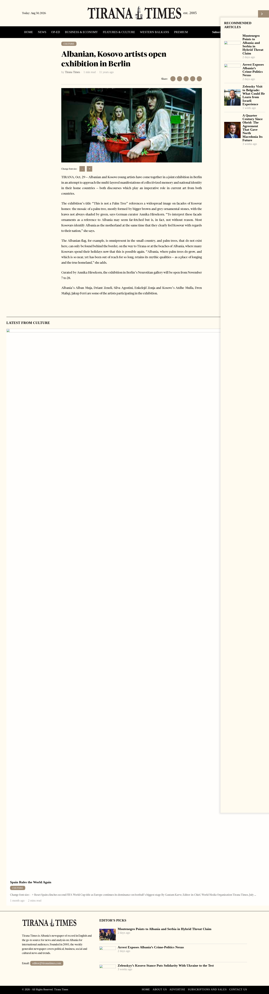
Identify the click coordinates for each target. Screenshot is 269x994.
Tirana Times (72, 72)
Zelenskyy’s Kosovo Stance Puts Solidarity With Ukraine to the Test (166, 965)
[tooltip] (226, 13)
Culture (68, 43)
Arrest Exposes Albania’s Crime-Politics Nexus (253, 70)
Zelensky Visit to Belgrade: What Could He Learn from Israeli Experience (253, 95)
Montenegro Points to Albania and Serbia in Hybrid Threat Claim (252, 44)
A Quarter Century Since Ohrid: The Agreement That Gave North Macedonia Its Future (252, 128)
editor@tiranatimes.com (46, 963)
